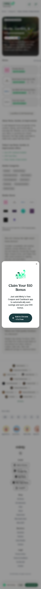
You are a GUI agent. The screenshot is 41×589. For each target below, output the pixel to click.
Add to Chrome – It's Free (21, 318)
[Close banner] (36, 264)
